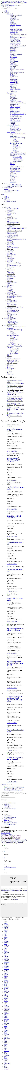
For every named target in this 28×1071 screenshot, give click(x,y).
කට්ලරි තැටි (13, 48)
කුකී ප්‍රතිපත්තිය (8, 821)
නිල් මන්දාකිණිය (17, 157)
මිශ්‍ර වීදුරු (12, 75)
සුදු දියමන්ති (13, 173)
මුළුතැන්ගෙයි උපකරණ (13, 125)
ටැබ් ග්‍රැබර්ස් (13, 87)
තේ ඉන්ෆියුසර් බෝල (15, 171)
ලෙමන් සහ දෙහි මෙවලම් (17, 72)
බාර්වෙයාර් (10, 14)
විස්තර (15, 451)
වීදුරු (14, 841)
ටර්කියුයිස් (16, 141)
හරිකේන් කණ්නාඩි (15, 108)
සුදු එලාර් (12, 178)
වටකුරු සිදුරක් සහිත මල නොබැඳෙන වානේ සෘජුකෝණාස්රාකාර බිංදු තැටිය (14, 699)
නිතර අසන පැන (8, 187)
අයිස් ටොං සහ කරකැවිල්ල (17, 69)
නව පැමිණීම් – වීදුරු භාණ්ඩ (14, 186)
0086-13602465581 (11, 5)
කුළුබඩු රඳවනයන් (15, 44)
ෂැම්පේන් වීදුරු (14, 98)
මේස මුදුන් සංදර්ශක (15, 89)
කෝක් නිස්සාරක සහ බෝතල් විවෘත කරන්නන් (18, 46)
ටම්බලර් (12, 119)
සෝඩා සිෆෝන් (14, 80)
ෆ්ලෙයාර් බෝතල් (14, 61)
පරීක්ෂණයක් (10, 451)
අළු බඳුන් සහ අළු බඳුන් (16, 15)
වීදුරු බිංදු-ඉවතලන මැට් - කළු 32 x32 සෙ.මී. (15, 758)
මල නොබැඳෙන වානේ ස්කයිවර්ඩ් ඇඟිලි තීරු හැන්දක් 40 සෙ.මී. (15, 409)
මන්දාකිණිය (13, 155)
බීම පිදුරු (12, 52)
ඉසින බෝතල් (13, 84)
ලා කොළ (15, 148)
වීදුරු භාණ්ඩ (10, 93)
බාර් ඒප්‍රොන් (13, 16)
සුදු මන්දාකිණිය (17, 161)
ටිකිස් (11, 90)
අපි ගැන (6, 189)
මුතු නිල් (12, 165)
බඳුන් (11, 27)
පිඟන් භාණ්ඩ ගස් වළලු (16, 143)
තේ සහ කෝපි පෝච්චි (16, 169)
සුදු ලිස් (12, 175)
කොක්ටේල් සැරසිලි (15, 39)
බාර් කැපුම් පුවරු (14, 19)
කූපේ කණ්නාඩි (14, 104)
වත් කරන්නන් (14, 79)
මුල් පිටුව (6, 11)
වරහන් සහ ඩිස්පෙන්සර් (16, 30)
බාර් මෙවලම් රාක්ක (15, 25)
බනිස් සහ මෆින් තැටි (15, 129)
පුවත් (5, 183)
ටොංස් (11, 172)
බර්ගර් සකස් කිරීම (15, 130)
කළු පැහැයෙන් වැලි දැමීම (16, 166)
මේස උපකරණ (11, 132)
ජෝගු (11, 70)
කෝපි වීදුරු (13, 100)
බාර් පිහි (12, 20)
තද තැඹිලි (15, 146)
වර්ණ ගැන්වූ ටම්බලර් (15, 101)
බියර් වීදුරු (12, 94)
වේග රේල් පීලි (14, 82)
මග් (11, 77)
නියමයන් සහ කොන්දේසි (10, 822)
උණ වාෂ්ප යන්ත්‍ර (14, 127)
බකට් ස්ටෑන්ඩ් (14, 32)
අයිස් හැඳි (12, 68)
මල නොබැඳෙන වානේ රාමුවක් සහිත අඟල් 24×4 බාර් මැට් (15, 663)
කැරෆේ (12, 105)
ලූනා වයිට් (13, 162)
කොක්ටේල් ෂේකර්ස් (15, 41)
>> (6, 784)
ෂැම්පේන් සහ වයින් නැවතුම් (17, 37)
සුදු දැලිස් (12, 180)
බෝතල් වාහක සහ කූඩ (16, 29)
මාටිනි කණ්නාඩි (14, 112)
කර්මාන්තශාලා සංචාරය (13, 190)
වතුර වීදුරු (12, 122)
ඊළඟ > (4, 784)
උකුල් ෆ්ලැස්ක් (14, 65)
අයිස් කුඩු (12, 59)
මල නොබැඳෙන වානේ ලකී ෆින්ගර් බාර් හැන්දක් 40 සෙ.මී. (15, 400)
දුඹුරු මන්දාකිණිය (17, 158)
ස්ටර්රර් (12, 86)
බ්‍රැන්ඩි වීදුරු (13, 96)
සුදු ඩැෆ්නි (12, 179)
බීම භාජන (12, 97)
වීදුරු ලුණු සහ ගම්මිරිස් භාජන (18, 154)
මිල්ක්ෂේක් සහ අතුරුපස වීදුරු (18, 114)
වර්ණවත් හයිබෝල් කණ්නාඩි (18, 102)
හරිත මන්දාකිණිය (18, 159)
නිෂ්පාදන (6, 12)
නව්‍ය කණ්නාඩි (14, 115)
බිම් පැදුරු (12, 62)
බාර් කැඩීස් (13, 18)
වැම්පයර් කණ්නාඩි (15, 121)
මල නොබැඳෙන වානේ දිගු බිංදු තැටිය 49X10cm (15, 629)
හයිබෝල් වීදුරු (16, 840)
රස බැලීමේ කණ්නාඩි (15, 118)
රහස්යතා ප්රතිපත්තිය (9, 824)
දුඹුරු (14, 139)
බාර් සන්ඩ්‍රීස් (13, 23)
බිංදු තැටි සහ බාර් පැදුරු (16, 54)
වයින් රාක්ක (13, 91)
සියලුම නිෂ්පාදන (18, 842)
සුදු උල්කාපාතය (14, 176)
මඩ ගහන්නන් (14, 76)
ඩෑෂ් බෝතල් (13, 50)
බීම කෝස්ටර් (13, 51)
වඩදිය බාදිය (13, 182)
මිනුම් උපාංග (13, 73)
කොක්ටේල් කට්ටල (15, 40)
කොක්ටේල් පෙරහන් (15, 43)
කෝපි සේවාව (14, 136)
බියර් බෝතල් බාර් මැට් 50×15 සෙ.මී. (14, 517)
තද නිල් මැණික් (17, 147)
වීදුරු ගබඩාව (13, 57)
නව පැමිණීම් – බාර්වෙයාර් (14, 184)
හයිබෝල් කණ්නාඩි (15, 107)
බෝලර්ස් (12, 126)
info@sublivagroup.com (7, 6)
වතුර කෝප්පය (9, 841)
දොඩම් (15, 140)
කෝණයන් (13, 58)
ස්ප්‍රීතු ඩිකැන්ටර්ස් (14, 83)
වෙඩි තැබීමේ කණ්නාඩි (16, 116)
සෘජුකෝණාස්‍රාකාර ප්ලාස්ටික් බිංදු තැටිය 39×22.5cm (15, 393)
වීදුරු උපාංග (13, 55)
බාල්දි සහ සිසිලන (14, 33)
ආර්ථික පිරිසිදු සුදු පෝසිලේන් (17, 152)
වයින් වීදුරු (13, 123)
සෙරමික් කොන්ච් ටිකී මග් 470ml (15, 383)
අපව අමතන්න (8, 191)
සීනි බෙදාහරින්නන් (15, 168)
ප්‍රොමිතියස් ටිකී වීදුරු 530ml (14, 387)
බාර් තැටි (12, 26)
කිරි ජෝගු (12, 164)
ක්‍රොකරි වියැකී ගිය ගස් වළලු (17, 137)
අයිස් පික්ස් (13, 66)
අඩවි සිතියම (8, 840)
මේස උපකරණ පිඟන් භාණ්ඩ (12, 842)
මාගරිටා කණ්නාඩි (15, 111)
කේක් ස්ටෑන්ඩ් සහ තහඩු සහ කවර (16, 326)
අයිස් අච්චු (13, 64)
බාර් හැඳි (12, 22)
